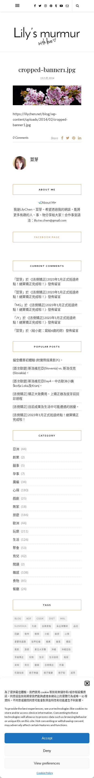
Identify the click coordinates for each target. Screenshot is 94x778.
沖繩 (54, 649)
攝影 (68, 641)
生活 (16, 539)
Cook (40, 618)
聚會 (16, 548)
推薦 (48, 641)
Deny (47, 751)
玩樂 (16, 531)
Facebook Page (47, 237)
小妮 (47, 634)
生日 (41, 657)
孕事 (16, 474)
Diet (52, 618)
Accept (47, 738)
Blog (18, 618)
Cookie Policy (45, 773)
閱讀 (16, 564)
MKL (62, 618)
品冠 (75, 626)
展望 (57, 634)
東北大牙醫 (40, 649)
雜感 (16, 572)
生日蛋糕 (53, 657)
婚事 (37, 634)
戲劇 (16, 498)
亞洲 (16, 449)
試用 (73, 672)
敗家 (16, 506)
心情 (67, 634)
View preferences (47, 763)
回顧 (17, 634)
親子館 (61, 672)
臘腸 (37, 665)
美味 (17, 665)
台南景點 (46, 626)
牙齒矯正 (19, 657)
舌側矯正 (49, 665)
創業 (16, 457)
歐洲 (16, 523)
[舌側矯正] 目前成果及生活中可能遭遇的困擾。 (46, 407)
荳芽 (34, 159)
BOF (28, 618)
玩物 (31, 657)
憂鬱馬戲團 (20, 641)
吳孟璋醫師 (62, 626)
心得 (16, 490)
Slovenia (20, 626)
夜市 (27, 634)
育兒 (16, 556)
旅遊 (16, 515)
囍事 (16, 465)
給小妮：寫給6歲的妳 (47, 330)
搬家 (58, 641)
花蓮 (61, 665)
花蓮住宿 (19, 672)
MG (18, 305)
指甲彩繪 (36, 641)
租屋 (66, 657)
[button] (87, 683)
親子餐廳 (48, 672)
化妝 (34, 626)
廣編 (16, 482)
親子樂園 (33, 672)
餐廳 (16, 589)
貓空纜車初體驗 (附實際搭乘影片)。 (38, 360)
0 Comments (20, 137)
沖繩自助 (66, 649)
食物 (16, 581)
